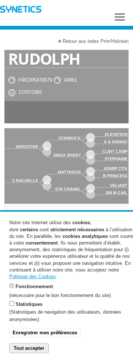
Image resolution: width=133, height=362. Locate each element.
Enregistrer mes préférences (45, 332)
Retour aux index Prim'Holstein (93, 40)
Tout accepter (29, 348)
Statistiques (29, 304)
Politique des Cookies (32, 276)
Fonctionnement (34, 286)
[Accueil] (20, 10)
